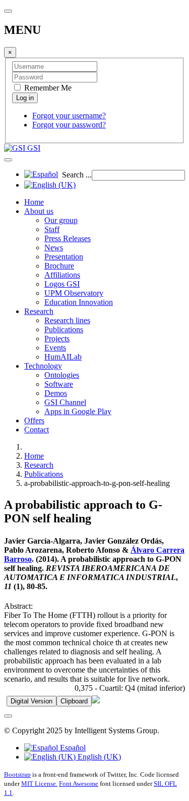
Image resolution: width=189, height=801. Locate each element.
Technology (43, 366)
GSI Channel (65, 402)
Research (38, 311)
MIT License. (39, 783)
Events (55, 347)
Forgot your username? (69, 115)
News (53, 247)
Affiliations (62, 275)
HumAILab (63, 356)
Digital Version (31, 701)
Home (34, 202)
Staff (51, 229)
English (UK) (98, 756)
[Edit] (96, 700)
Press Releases (67, 238)
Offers (34, 420)
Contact (36, 429)
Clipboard (74, 701)
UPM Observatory (73, 293)
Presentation (63, 256)
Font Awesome (78, 783)
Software (58, 384)
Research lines (67, 320)
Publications (63, 329)
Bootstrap (17, 774)
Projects (57, 338)
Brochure (59, 265)
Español (72, 747)
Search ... (77, 174)
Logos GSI (62, 284)
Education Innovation (78, 302)
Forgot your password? (69, 124)
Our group (61, 220)
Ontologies (61, 375)
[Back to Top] (8, 716)
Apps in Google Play (77, 411)
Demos (55, 393)
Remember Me (47, 87)
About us (38, 211)
